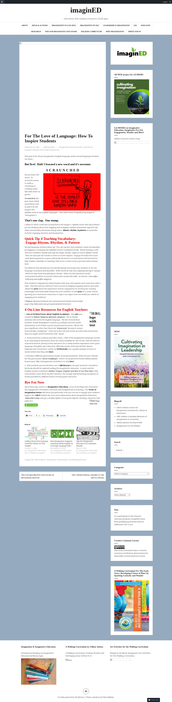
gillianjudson (49, 147)
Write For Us (134, 31)
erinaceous (62, 328)
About (25, 25)
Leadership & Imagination (116, 25)
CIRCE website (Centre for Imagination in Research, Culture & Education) (132, 410)
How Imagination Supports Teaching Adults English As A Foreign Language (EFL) (61, 443)
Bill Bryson (65, 365)
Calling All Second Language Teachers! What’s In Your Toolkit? (36, 443)
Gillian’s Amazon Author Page (127, 138)
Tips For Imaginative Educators (61, 31)
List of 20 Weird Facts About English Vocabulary (48, 314)
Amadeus (96, 697)
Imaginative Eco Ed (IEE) (64, 25)
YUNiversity (62, 349)
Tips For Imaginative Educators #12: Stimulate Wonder (86, 443)
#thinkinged (62, 459)
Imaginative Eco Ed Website (128, 426)
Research (36, 31)
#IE (32, 459)
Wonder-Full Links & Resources (46, 150)
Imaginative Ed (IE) (89, 25)
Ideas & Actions (40, 25)
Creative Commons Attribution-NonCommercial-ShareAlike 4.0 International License (131, 553)
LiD (135, 25)
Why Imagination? (115, 31)
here (51, 352)
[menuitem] (2, 2)
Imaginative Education (58, 387)
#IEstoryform (40, 459)
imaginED (86, 10)
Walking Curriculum (91, 31)
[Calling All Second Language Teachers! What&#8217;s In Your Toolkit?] (36, 433)
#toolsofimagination (77, 459)
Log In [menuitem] (165, 2)
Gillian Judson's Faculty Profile (129, 422)
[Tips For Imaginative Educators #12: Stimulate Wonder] (88, 433)
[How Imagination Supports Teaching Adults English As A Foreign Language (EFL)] (62, 433)
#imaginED (51, 459)
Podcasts (145, 25)
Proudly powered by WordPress (71, 697)
